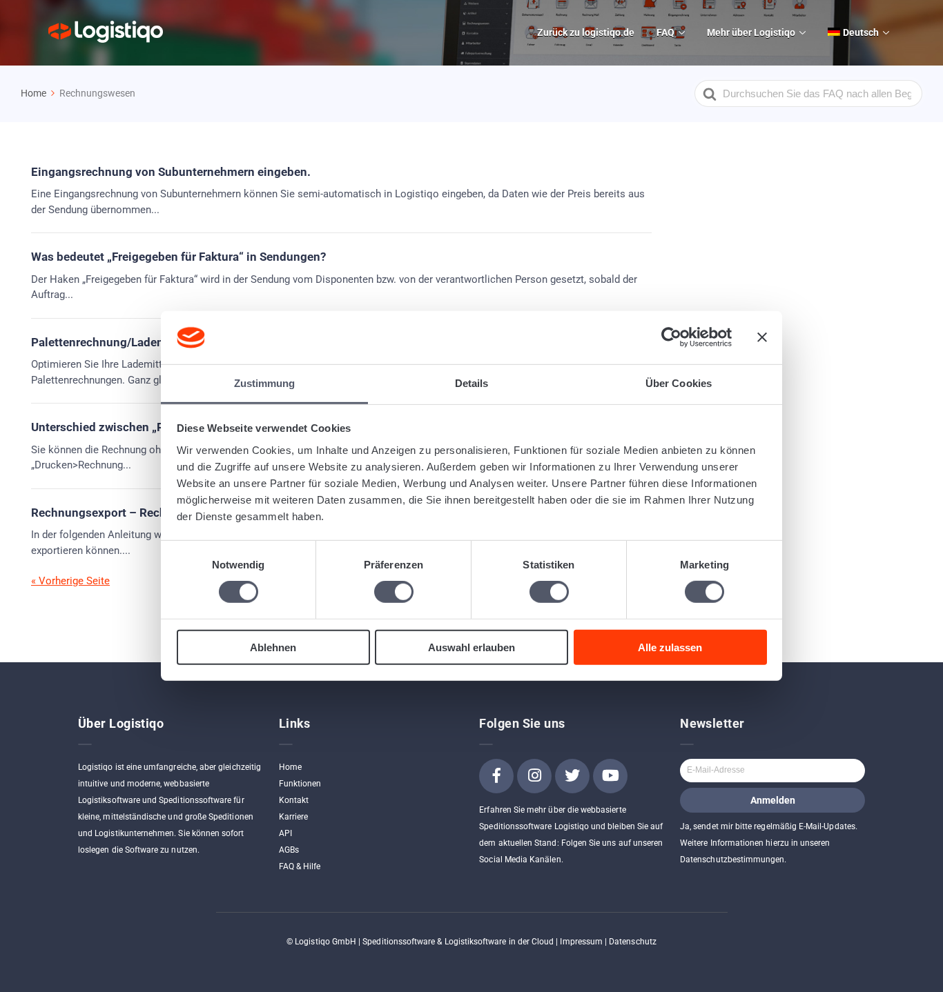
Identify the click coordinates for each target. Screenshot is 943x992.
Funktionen (300, 783)
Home (290, 767)
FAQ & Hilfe (300, 866)
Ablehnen (273, 647)
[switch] (394, 592)
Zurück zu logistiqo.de (585, 32)
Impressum (581, 941)
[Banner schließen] (762, 337)
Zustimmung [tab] (264, 383)
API (285, 833)
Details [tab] (472, 383)
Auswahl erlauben (471, 647)
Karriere (293, 817)
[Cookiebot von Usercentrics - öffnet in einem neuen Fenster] (671, 337)
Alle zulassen (670, 647)
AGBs (289, 850)
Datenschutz (633, 941)
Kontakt (294, 800)
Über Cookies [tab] (678, 383)
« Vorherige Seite (70, 581)
